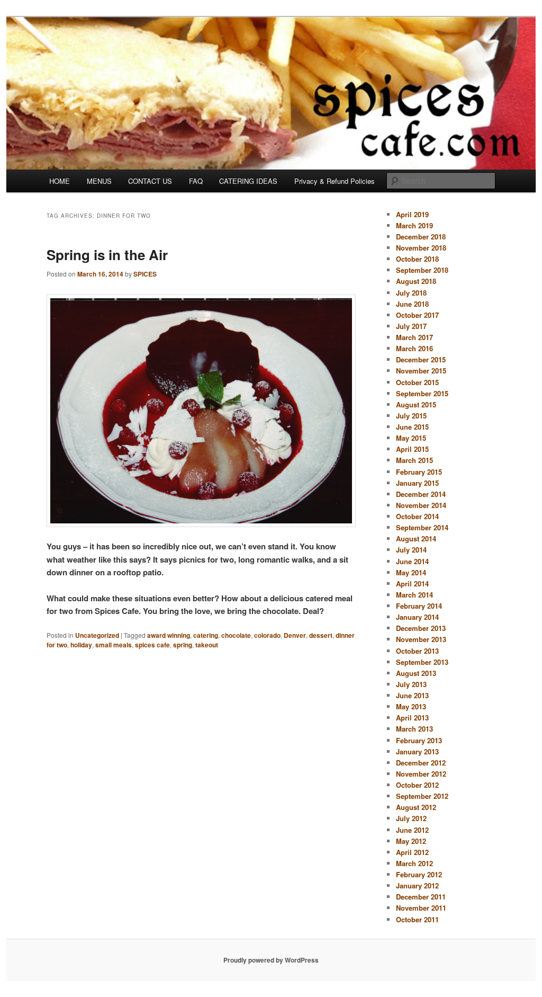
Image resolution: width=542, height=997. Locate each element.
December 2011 (421, 897)
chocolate (236, 635)
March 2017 (414, 337)
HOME (59, 181)
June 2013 (412, 695)
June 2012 (412, 830)
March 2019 (414, 225)
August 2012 (416, 807)
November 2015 (421, 371)
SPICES (145, 274)
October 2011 (417, 919)
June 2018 (412, 304)
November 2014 (421, 505)
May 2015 (411, 438)
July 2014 (411, 550)
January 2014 (417, 617)
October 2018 (417, 259)
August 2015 (416, 404)
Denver (295, 635)
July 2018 (411, 293)
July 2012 (411, 818)
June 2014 (412, 561)
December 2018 (421, 237)
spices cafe (152, 644)
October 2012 (417, 785)
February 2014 (419, 606)
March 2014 (414, 595)
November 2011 (421, 908)
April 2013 (412, 718)
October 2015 (417, 382)
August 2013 (416, 673)
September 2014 (422, 527)
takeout (206, 644)
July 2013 (411, 684)
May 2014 (411, 572)
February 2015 (419, 472)
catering (205, 635)
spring (182, 644)
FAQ (196, 181)
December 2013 (421, 628)
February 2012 (419, 874)
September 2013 (422, 662)
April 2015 (412, 449)
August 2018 (416, 281)
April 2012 (412, 852)
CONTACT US (150, 181)
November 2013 (421, 639)
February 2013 (419, 740)
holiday (81, 644)
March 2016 (414, 348)
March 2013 (414, 729)
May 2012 (411, 841)
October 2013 (417, 651)
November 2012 (421, 774)
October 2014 (417, 516)
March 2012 (414, 863)
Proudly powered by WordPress (271, 960)
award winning (168, 635)
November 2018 (421, 248)
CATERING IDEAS (248, 181)
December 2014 (421, 494)
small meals (113, 644)
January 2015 (417, 483)
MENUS (99, 181)
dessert (320, 635)
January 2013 (417, 751)
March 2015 (414, 460)
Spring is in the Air (107, 254)
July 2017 (411, 326)
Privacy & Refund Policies (334, 181)
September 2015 (422, 393)
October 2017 (417, 315)
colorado (267, 635)
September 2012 (422, 796)
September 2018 (422, 270)
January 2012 (417, 885)
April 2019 (412, 214)
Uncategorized (97, 635)
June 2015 (412, 427)
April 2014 (412, 583)
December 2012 (421, 763)
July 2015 (411, 416)
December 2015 (421, 359)
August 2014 (416, 538)
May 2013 (411, 706)
